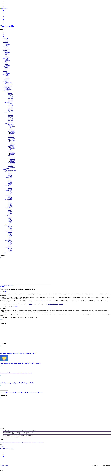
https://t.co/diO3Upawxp (53, 304)
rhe (6, 291)
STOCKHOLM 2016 (9, 285)
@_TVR (30, 304)
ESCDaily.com (11, 442)
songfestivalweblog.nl (19, 442)
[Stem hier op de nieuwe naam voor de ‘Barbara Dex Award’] (4, 370)
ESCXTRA (34, 442)
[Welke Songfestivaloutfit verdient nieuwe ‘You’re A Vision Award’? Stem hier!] (4, 360)
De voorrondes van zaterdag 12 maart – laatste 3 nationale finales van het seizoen (21, 392)
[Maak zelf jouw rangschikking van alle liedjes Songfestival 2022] (4, 380)
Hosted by (4, 442)
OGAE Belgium (40, 442)
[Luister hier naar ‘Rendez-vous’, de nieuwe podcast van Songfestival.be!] (25, 425)
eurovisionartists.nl (27, 442)
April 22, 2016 (15, 306)
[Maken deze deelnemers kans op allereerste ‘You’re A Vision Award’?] (4, 350)
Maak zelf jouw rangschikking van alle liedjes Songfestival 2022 (17, 383)
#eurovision (61, 304)
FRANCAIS (2, 285)
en (3, 6)
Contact (1, 446)
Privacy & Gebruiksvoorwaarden (6, 448)
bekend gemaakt (42, 300)
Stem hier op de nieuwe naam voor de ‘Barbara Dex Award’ (16, 373)
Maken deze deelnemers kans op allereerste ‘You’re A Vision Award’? (18, 353)
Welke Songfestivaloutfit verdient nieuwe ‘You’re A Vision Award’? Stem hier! (20, 363)
